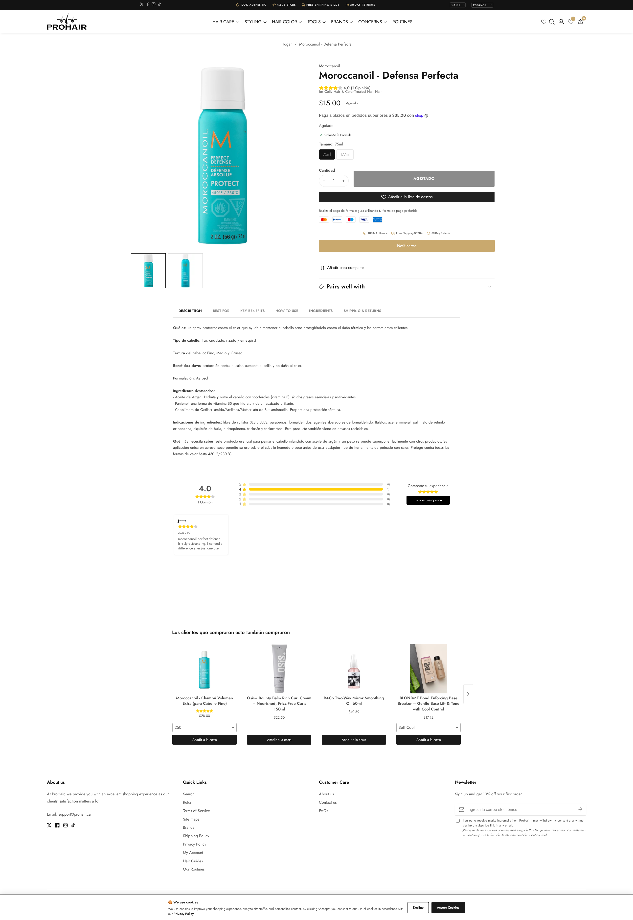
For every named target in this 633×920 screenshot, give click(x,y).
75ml (329, 155)
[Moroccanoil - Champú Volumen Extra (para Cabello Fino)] (204, 668)
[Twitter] (142, 5)
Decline (418, 907)
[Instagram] (154, 5)
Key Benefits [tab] (252, 310)
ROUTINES (402, 22)
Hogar (286, 44)
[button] (407, 286)
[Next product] (468, 694)
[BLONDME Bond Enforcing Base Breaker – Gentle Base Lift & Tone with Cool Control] (428, 668)
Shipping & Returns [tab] (362, 310)
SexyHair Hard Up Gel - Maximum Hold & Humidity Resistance (71, 900)
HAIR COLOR (284, 22)
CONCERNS (370, 22)
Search (188, 794)
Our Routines (193, 869)
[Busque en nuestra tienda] (553, 21)
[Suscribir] (580, 809)
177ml (347, 155)
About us (326, 794)
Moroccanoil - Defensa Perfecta (325, 44)
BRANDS (339, 22)
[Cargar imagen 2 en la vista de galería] (185, 270)
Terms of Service (196, 811)
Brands (188, 827)
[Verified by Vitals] (59, 908)
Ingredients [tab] (321, 310)
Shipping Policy (196, 836)
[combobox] (204, 727)
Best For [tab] (221, 310)
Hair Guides (193, 861)
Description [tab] (190, 310)
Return (188, 802)
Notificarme (407, 246)
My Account (193, 852)
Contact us (328, 802)
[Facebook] (148, 5)
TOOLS (314, 22)
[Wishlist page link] (543, 21)
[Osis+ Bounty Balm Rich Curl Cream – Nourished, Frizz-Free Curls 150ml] (279, 668)
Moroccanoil (329, 66)
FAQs (323, 811)
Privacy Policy (194, 844)
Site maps (191, 819)
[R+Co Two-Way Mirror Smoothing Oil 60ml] (354, 668)
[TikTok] (159, 5)
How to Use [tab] (286, 310)
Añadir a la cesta (204, 739)
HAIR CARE (223, 22)
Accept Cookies (448, 907)
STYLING (253, 22)
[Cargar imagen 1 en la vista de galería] (148, 270)
